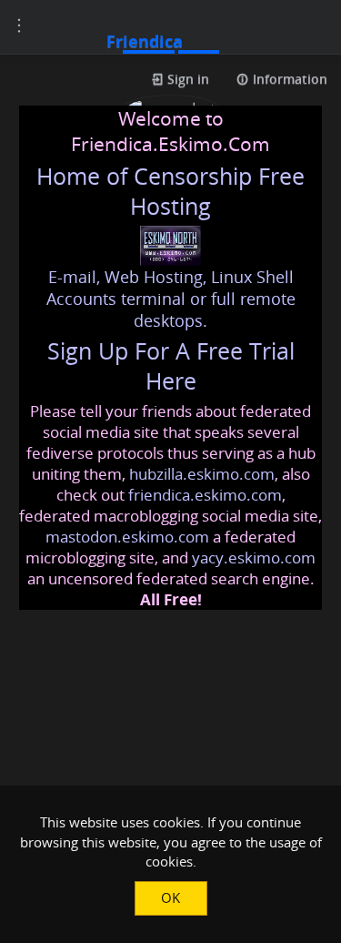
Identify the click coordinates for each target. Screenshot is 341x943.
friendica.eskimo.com (205, 494)
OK (170, 897)
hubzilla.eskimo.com (202, 473)
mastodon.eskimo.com (127, 536)
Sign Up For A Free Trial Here (171, 366)
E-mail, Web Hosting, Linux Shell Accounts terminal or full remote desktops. (171, 298)
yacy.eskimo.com (254, 557)
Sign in (186, 78)
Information (288, 78)
